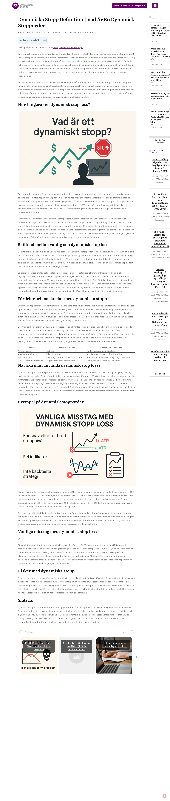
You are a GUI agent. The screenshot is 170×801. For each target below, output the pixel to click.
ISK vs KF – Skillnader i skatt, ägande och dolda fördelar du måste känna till (160, 239)
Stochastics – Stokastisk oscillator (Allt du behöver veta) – (76, 646)
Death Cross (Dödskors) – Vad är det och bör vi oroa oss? (39, 646)
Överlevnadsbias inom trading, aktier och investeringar (160, 356)
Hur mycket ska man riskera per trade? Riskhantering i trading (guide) (160, 319)
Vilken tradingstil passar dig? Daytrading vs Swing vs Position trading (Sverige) (160, 278)
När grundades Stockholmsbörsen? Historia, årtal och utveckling (160, 76)
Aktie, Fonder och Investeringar (68, 47)
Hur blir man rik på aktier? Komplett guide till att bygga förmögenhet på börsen (159, 116)
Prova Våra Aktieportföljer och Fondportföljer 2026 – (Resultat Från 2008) (159, 30)
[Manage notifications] (164, 796)
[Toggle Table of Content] (43, 40)
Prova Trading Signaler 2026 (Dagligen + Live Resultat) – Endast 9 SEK (160, 53)
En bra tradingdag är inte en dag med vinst (114, 644)
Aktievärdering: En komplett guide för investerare (159, 96)
